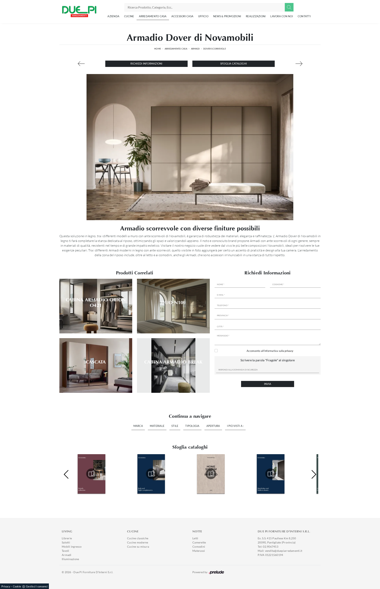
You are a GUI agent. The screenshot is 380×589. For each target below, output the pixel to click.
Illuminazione (70, 559)
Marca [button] (138, 425)
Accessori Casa (182, 16)
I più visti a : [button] (235, 425)
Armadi (195, 48)
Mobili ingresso (72, 546)
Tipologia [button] (192, 425)
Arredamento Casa (153, 16)
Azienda (113, 16)
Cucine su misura (138, 546)
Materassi (198, 550)
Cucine (129, 16)
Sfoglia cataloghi (233, 63)
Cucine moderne (137, 542)
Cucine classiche (137, 538)
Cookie (17, 586)
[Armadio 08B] (298, 63)
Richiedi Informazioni (146, 63)
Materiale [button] (157, 425)
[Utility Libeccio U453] (81, 63)
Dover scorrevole (214, 48)
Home (157, 48)
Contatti (304, 16)
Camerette (199, 542)
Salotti (66, 542)
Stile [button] (174, 425)
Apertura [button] (213, 425)
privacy (289, 350)
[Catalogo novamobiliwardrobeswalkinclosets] (211, 474)
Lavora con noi (281, 16)
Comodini (198, 546)
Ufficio (203, 16)
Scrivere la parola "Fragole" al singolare (267, 360)
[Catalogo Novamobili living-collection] (270, 474)
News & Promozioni (227, 16)
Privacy (5, 586)
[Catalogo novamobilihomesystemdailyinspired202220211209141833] (151, 474)
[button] (313, 474)
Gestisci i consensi (37, 586)
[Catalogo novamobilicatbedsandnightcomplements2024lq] (91, 474)
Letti (195, 538)
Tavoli (65, 550)
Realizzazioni (256, 16)
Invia (267, 383)
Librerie (67, 538)
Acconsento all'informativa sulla (270, 350)
